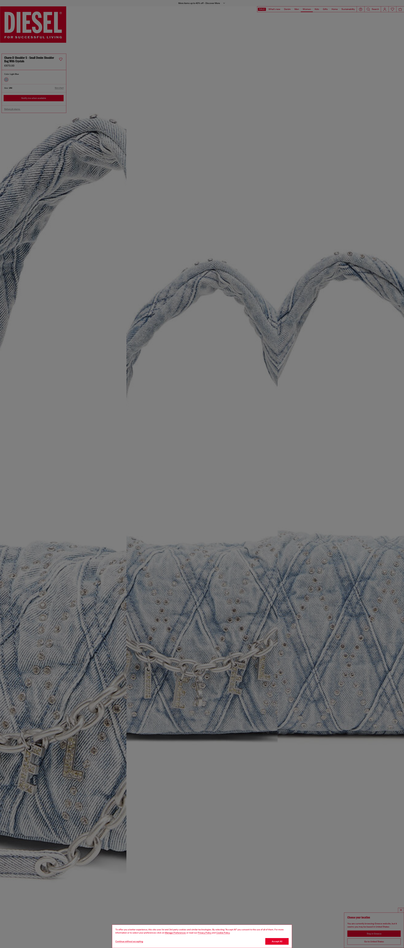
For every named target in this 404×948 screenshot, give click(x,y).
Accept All (277, 941)
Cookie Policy (223, 932)
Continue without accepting (129, 941)
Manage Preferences (175, 932)
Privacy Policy (204, 932)
